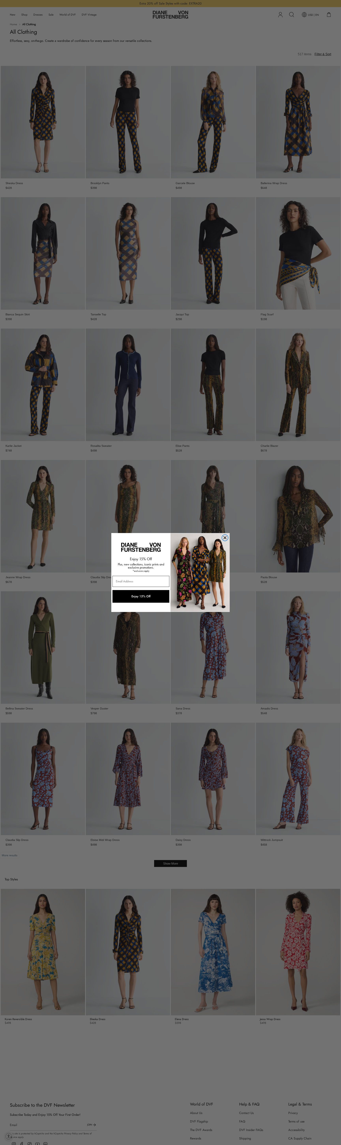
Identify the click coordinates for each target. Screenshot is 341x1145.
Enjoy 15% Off (140, 596)
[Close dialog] (225, 538)
